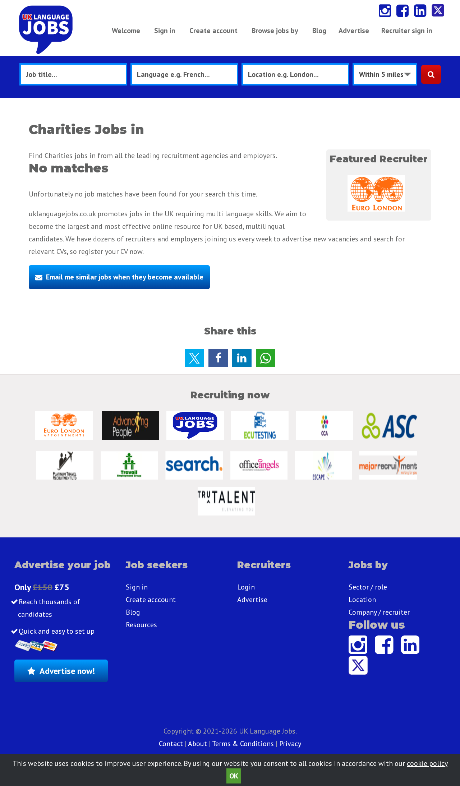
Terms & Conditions (243, 743)
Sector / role (368, 587)
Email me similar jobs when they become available (124, 277)
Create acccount (151, 599)
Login (246, 587)
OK (233, 776)
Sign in (164, 30)
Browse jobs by (275, 30)
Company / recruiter (379, 612)
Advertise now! (67, 670)
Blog (319, 30)
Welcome (126, 30)
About (197, 743)
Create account (213, 30)
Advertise (354, 30)
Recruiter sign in (406, 30)
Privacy (290, 743)
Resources (141, 624)
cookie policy (427, 763)
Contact (172, 743)
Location (362, 599)
